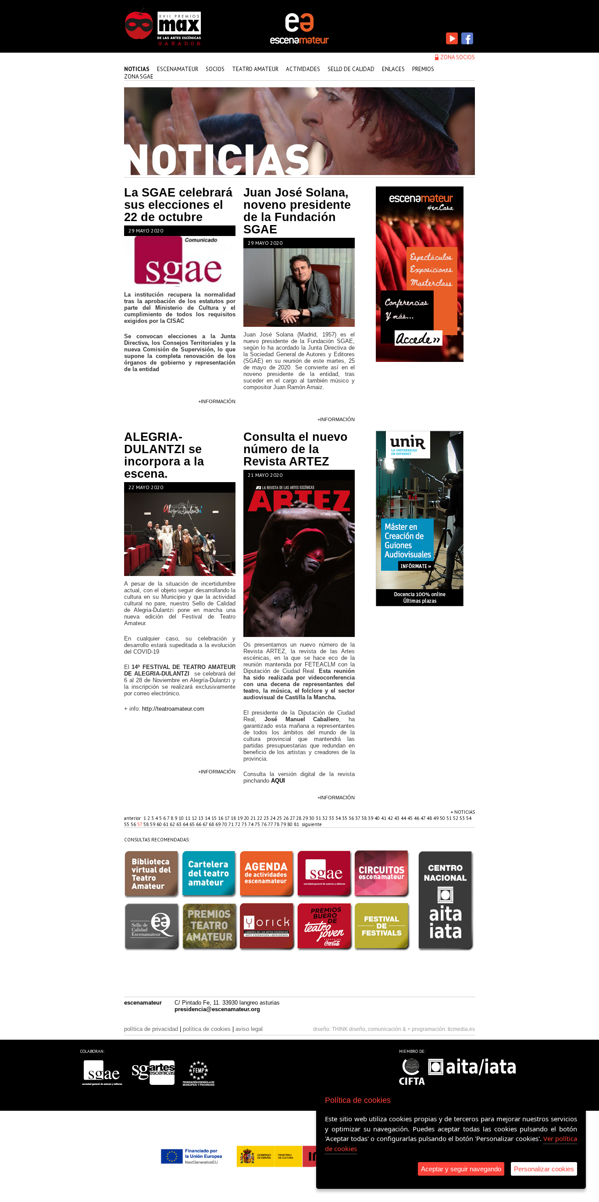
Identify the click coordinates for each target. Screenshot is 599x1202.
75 (258, 824)
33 (332, 818)
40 (377, 818)
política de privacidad (151, 1029)
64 (186, 824)
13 (201, 818)
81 (297, 824)
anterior (132, 818)
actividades (303, 69)
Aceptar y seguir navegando (461, 1169)
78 (277, 824)
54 (468, 818)
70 (225, 824)
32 (325, 818)
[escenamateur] (299, 43)
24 (273, 818)
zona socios (457, 57)
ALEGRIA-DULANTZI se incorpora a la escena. (164, 455)
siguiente (312, 824)
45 (410, 818)
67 (206, 824)
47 (424, 818)
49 (436, 818)
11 (188, 818)
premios (423, 69)
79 (284, 824)
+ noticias (463, 812)
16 (221, 818)
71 (231, 824)
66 (199, 824)
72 (238, 824)
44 (404, 818)
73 (245, 824)
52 (456, 818)
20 (247, 818)
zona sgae (138, 76)
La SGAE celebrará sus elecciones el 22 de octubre (178, 205)
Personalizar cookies (544, 1169)
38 (364, 818)
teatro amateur (255, 69)
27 (293, 818)
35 (345, 818)
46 (417, 818)
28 (299, 818)
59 (153, 824)
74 (251, 824)
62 (173, 824)
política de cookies (207, 1029)
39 (371, 818)
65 (192, 824)
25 (280, 818)
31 (319, 818)
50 (443, 818)
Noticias (137, 69)
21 (253, 818)
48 (430, 818)
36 (352, 818)
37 (358, 818)
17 (228, 818)
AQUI (278, 780)
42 (391, 818)
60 (160, 824)
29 (306, 818)
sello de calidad (351, 69)
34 (338, 818)
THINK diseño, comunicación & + (371, 1029)
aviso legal (249, 1029)
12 (195, 818)
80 (290, 824)
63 (179, 824)
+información (216, 401)
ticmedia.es (461, 1029)
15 (214, 818)
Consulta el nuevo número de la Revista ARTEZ (295, 449)
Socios (215, 69)
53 (463, 818)
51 (449, 818)
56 (134, 824)
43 (397, 818)
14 (208, 818)
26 (286, 818)
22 (260, 818)
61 (166, 824)
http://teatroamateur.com (173, 708)
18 (234, 818)
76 (264, 824)
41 (384, 818)
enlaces (393, 69)
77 (271, 824)
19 (240, 818)
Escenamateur (177, 69)
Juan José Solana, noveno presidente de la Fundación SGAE (297, 211)
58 (146, 824)
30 (312, 818)
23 (267, 818)
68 (212, 824)
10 (181, 818)
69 (218, 824)
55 (127, 824)
